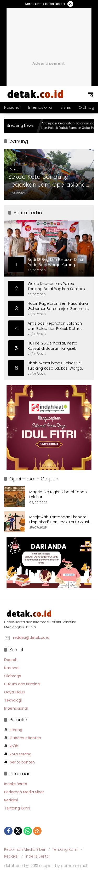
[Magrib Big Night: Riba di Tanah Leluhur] (14, 496)
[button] (91, 94)
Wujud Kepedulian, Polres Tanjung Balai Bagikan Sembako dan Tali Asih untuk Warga (58, 286)
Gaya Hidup (14, 692)
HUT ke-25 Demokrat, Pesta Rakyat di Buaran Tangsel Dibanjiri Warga (52, 346)
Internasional (16, 708)
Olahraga (12, 676)
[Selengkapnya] (49, 614)
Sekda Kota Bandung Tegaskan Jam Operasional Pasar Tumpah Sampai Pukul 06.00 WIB (47, 181)
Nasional (11, 667)
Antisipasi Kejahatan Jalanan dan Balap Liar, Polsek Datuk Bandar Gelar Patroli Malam (62, 125)
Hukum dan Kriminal (22, 684)
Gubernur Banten (25, 737)
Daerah (15, 169)
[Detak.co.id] (35, 93)
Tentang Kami (17, 808)
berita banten (22, 762)
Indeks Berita (15, 783)
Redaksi (11, 800)
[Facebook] (8, 831)
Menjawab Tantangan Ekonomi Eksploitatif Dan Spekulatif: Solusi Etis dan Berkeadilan (59, 520)
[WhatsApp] (28, 831)
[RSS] (37, 831)
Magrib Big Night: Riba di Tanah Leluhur (58, 495)
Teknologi (13, 700)
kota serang (20, 754)
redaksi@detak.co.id (31, 637)
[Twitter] (18, 831)
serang (16, 729)
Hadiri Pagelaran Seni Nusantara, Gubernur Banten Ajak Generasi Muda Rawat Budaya (58, 306)
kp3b (14, 746)
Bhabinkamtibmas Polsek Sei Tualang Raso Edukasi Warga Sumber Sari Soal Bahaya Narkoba (55, 366)
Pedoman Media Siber (24, 792)
